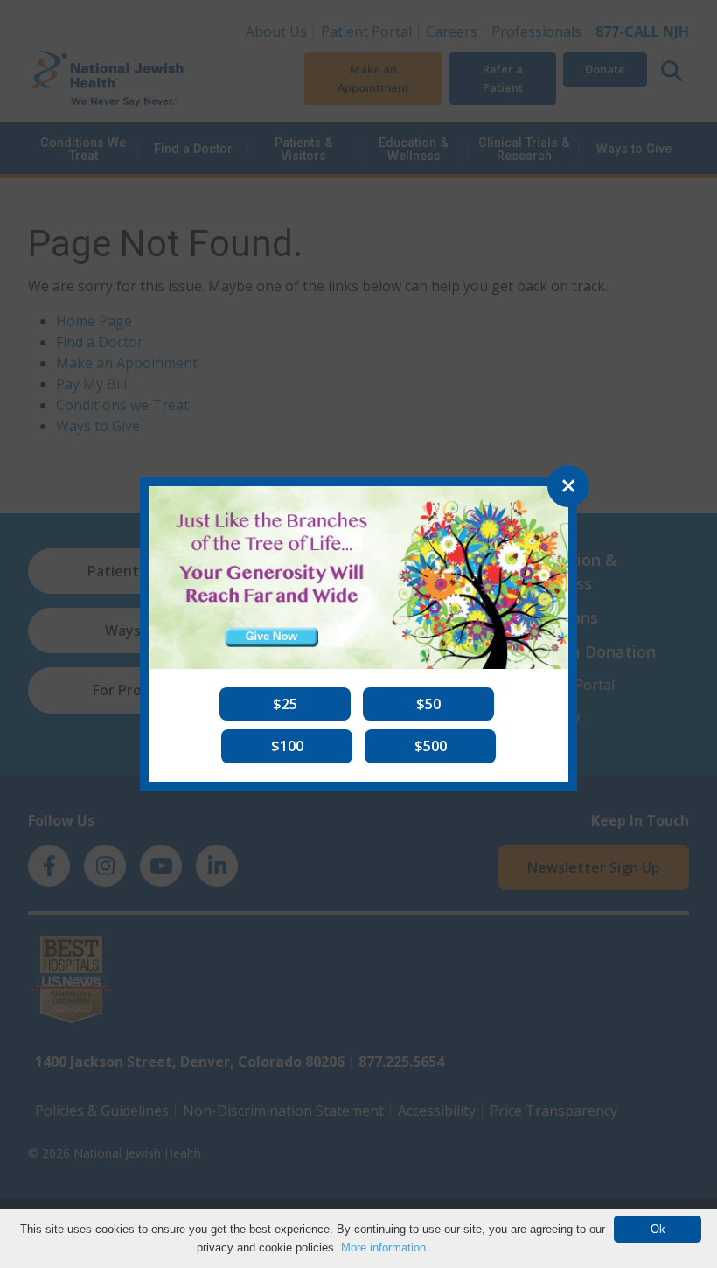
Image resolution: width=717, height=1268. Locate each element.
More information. (385, 1247)
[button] (285, 704)
